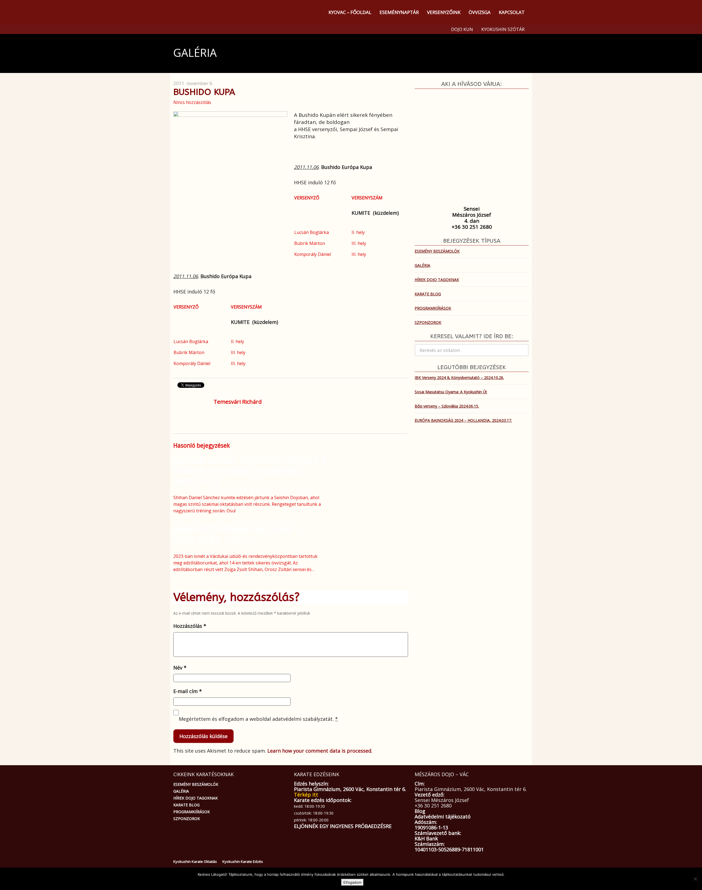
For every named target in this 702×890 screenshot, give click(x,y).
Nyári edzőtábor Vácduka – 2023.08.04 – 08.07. (237, 535)
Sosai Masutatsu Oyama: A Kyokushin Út (451, 391)
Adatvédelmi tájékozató (443, 816)
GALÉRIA (422, 265)
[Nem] (695, 878)
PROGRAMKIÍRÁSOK (433, 308)
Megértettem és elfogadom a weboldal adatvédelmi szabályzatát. (258, 719)
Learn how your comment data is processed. (319, 750)
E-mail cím (187, 691)
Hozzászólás (189, 626)
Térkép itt (306, 794)
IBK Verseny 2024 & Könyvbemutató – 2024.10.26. (459, 377)
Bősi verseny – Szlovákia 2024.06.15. (447, 406)
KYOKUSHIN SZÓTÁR (503, 29)
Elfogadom (352, 882)
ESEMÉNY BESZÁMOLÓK (437, 251)
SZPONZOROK (428, 322)
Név (179, 667)
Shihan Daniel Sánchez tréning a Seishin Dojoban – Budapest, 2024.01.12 (250, 471)
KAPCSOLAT (512, 12)
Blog (420, 811)
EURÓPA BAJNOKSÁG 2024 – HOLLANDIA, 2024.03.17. (463, 420)
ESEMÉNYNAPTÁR (399, 12)
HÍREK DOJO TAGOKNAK (437, 279)
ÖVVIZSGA (480, 12)
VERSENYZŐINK (443, 12)
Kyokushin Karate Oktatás (195, 861)
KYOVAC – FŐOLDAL (350, 12)
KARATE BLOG (428, 293)
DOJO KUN (462, 29)
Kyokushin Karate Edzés (242, 861)
